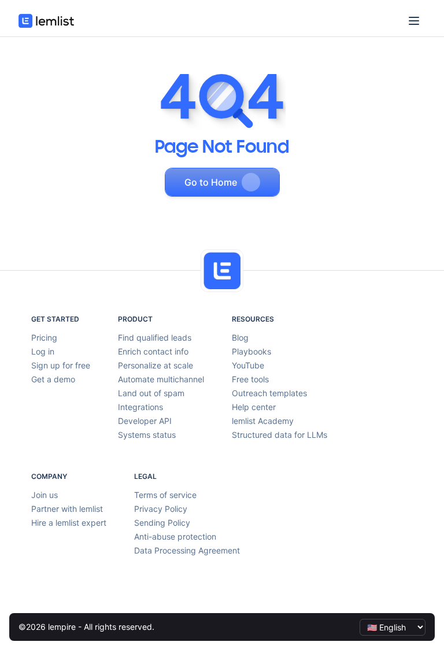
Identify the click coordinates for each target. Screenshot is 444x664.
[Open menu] (414, 20)
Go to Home (210, 182)
